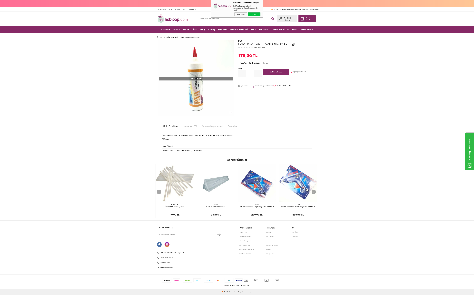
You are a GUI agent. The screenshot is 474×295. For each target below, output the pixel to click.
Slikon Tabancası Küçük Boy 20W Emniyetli (216, 207)
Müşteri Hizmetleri (180, 9)
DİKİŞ (194, 30)
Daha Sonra (240, 14)
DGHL (175, 205)
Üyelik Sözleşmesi (245, 241)
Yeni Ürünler (192, 9)
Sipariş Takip (270, 254)
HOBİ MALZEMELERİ (239, 30)
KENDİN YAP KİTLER (280, 30)
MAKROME (165, 30)
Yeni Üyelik (295, 232)
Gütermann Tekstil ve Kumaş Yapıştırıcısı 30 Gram (298, 208)
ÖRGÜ (186, 30)
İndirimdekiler (162, 9)
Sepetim (268, 249)
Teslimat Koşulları (245, 236)
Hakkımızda (243, 232)
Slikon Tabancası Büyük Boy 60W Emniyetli (257, 207)
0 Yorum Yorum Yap (258, 47)
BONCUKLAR (307, 30)
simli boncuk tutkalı (183, 151)
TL (308, 18)
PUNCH (176, 30)
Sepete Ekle (276, 72)
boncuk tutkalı (168, 151)
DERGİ (295, 30)
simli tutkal (198, 151)
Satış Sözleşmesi (244, 245)
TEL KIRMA (263, 30)
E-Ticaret (230, 292)
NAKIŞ (202, 30)
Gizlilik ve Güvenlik (245, 254)
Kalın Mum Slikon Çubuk (174, 207)
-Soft (224, 292)
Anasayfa (269, 232)
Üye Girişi (287, 18)
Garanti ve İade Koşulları (247, 249)
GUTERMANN (298, 205)
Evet (254, 14)
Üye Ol (287, 20)
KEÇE (253, 30)
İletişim (171, 9)
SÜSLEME (222, 30)
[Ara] (273, 18)
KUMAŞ (211, 30)
